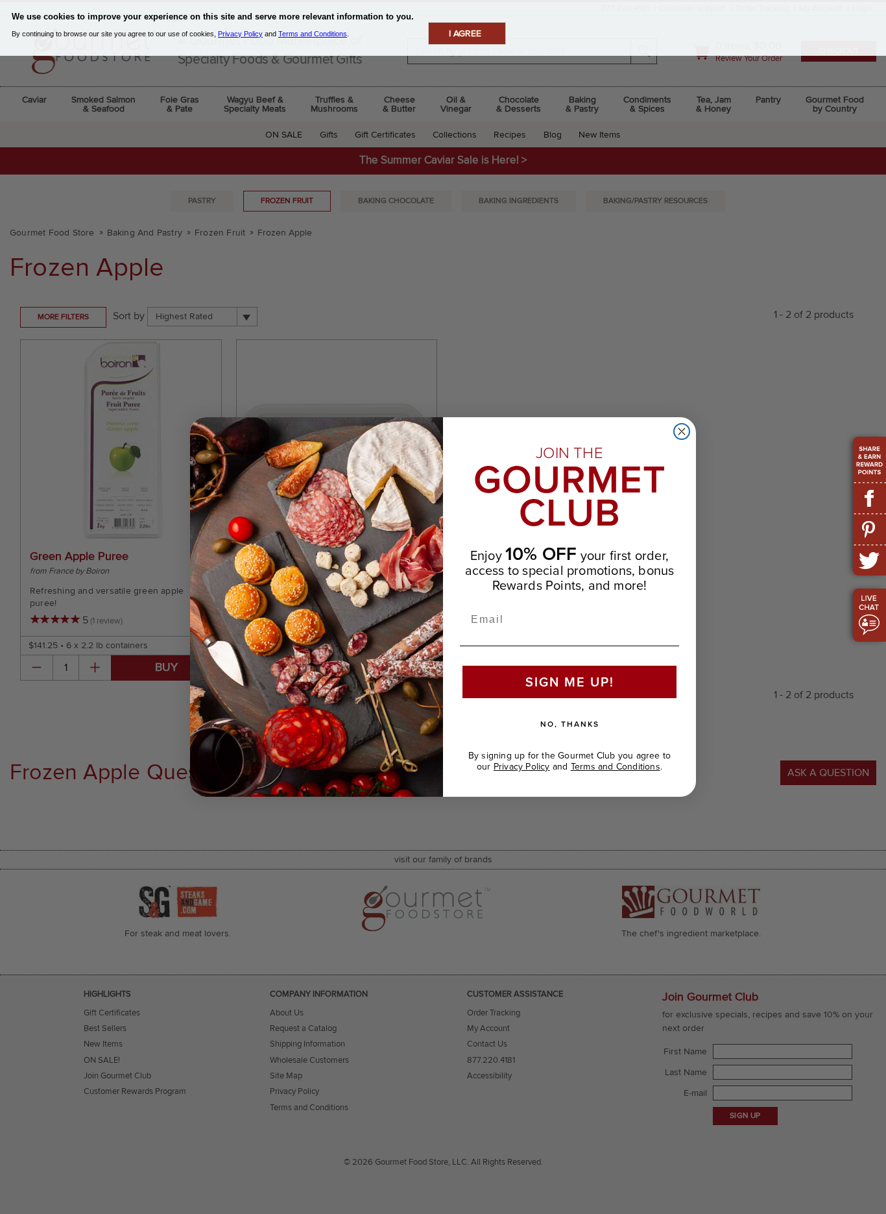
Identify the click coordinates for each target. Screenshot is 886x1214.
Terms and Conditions (615, 766)
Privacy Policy (522, 766)
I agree (465, 33)
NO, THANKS (569, 724)
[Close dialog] (681, 431)
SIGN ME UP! (569, 682)
